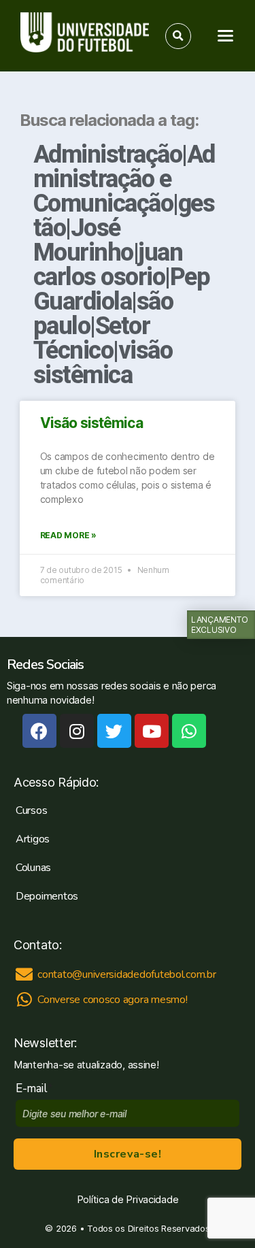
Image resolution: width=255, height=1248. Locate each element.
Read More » (68, 535)
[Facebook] (39, 731)
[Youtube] (152, 731)
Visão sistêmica (91, 422)
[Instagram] (77, 731)
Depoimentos (47, 896)
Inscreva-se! (127, 1154)
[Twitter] (114, 731)
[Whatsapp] (189, 731)
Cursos (31, 810)
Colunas (33, 867)
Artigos (33, 839)
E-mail (34, 1088)
